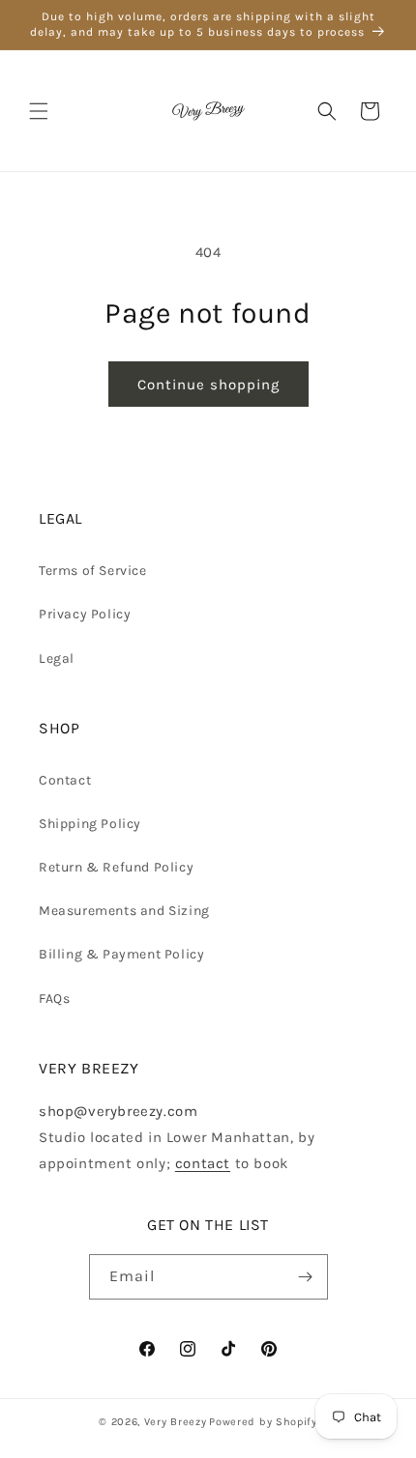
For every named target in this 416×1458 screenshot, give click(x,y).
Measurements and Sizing (124, 910)
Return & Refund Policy (116, 867)
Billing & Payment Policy (121, 954)
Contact (65, 780)
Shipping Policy (90, 823)
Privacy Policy (85, 614)
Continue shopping (208, 384)
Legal (56, 658)
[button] (38, 111)
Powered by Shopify (263, 1421)
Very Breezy (175, 1421)
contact (202, 1163)
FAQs (54, 998)
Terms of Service (93, 570)
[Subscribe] (305, 1277)
